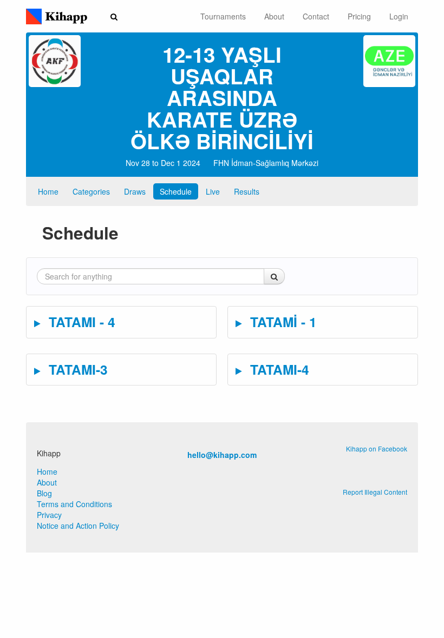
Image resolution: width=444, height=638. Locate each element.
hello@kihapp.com (222, 454)
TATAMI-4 (277, 369)
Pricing (359, 16)
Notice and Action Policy (78, 525)
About (274, 16)
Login (398, 16)
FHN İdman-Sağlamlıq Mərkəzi (265, 162)
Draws (135, 191)
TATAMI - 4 (80, 321)
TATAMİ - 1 (281, 321)
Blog (44, 493)
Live (213, 191)
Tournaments (223, 16)
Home (48, 191)
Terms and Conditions (74, 504)
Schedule (176, 191)
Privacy (49, 514)
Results (246, 191)
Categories (91, 191)
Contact (316, 16)
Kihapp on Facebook (376, 448)
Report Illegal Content (375, 491)
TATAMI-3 (76, 369)
